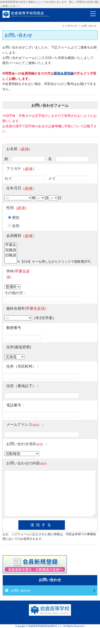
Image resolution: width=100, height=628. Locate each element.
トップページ (69, 25)
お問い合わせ (20, 590)
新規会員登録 (63, 73)
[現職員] (11, 250)
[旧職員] (11, 255)
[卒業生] (11, 245)
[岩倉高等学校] (50, 615)
